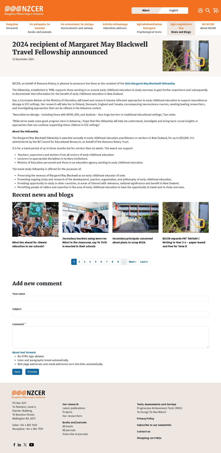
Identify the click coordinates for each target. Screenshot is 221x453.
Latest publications (73, 408)
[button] (12, 28)
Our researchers (72, 416)
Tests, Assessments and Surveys (156, 404)
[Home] (25, 10)
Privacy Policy (145, 418)
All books (67, 426)
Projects (67, 412)
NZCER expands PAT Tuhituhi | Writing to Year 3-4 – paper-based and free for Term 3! (184, 242)
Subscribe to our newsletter (154, 425)
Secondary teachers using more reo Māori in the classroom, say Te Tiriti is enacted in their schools (84, 242)
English (174, 10)
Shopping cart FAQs (149, 438)
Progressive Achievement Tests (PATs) (159, 408)
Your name (18, 293)
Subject (16, 309)
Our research (70, 404)
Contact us (143, 431)
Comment (18, 324)
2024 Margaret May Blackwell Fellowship (150, 83)
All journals (69, 430)
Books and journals (74, 422)
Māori (145, 10)
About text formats (24, 352)
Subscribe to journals (75, 434)
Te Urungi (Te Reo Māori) (151, 412)
